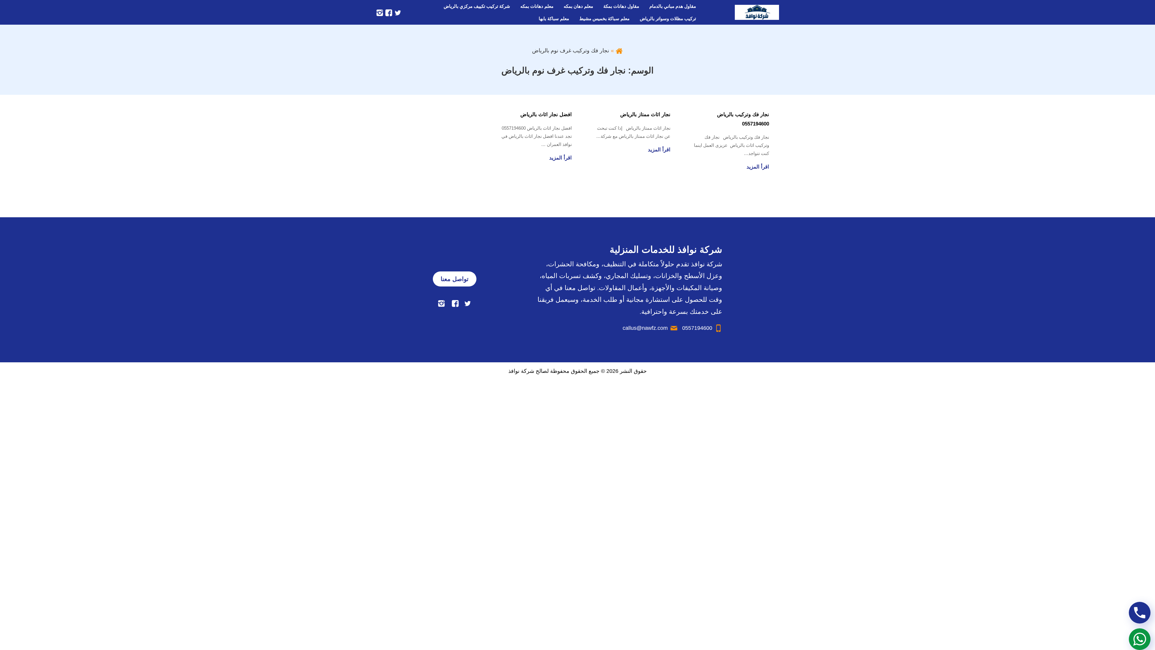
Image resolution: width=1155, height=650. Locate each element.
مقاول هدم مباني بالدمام (672, 6)
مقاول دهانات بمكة (621, 6)
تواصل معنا (455, 279)
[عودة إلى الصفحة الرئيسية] (619, 51)
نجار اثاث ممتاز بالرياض (645, 114)
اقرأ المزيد (758, 167)
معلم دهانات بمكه (536, 6)
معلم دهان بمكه (578, 6)
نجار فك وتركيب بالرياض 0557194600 (743, 119)
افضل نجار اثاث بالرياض (546, 114)
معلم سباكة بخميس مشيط (604, 18)
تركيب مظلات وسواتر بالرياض (668, 18)
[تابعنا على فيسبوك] (388, 12)
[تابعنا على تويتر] (397, 12)
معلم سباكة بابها (554, 18)
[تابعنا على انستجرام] (379, 12)
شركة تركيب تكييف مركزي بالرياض (477, 6)
